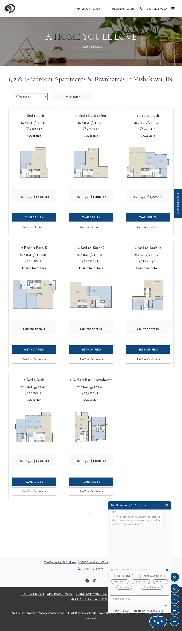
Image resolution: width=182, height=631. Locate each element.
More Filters (71, 96)
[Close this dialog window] (166, 505)
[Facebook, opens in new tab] (87, 580)
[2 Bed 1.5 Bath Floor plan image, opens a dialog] (148, 163)
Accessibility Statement (90, 599)
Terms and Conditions (93, 594)
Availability (40, 217)
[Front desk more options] (174, 621)
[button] (158, 621)
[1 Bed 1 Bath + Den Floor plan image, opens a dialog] (91, 163)
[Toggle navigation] (172, 8)
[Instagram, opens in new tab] (94, 580)
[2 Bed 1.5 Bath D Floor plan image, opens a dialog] (148, 295)
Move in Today (91, 47)
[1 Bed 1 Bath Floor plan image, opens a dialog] (34, 163)
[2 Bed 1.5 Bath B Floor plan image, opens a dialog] (34, 295)
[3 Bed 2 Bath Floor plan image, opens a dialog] (34, 427)
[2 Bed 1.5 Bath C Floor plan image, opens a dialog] (91, 295)
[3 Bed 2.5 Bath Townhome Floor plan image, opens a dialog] (91, 427)
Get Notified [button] (40, 349)
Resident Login (125, 8)
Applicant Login (90, 8)
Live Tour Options (39, 227)
